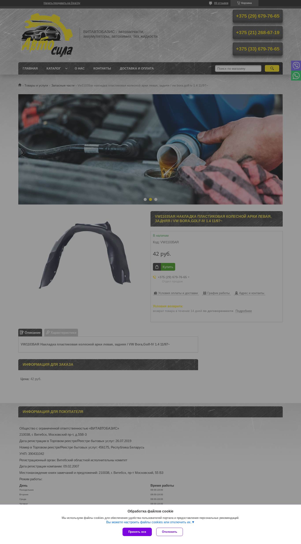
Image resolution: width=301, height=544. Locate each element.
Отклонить (169, 531)
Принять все (137, 531)
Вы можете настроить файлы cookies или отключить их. (148, 522)
